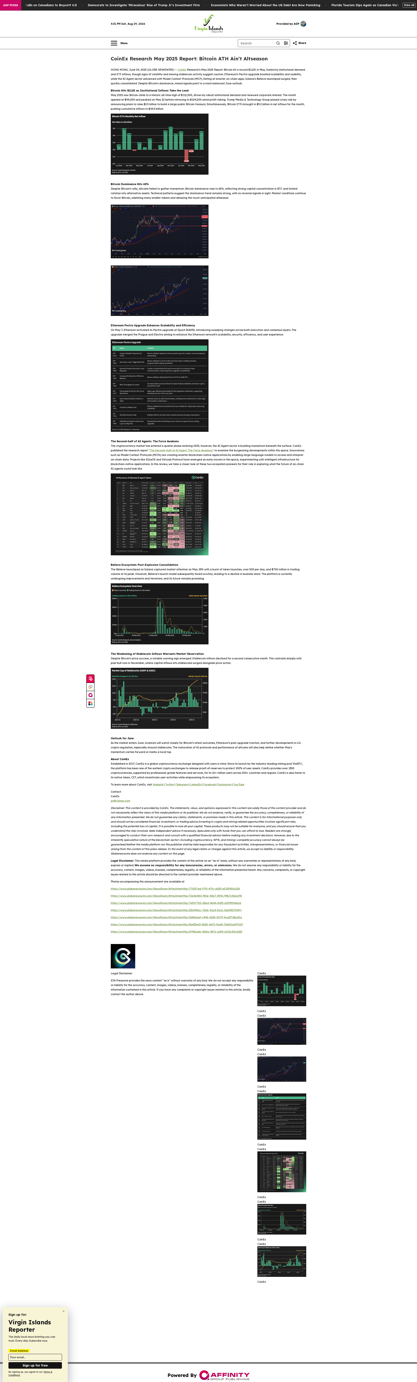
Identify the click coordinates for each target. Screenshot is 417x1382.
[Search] (278, 43)
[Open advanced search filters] (286, 43)
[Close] (63, 1311)
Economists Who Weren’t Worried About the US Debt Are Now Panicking (265, 5)
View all (409, 5)
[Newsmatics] (90, 703)
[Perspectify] (90, 687)
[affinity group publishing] (90, 695)
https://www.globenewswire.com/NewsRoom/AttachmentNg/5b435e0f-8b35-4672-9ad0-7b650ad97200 (177, 924)
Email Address (19, 1350)
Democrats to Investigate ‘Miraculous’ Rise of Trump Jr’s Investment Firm (144, 5)
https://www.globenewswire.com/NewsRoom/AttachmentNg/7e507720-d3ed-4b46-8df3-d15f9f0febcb (176, 903)
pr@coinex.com (120, 800)
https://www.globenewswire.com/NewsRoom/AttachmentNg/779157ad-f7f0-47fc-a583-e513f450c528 (175, 888)
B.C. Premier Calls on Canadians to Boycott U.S (41, 5)
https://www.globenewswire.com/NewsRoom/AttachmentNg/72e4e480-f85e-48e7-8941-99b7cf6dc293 (176, 895)
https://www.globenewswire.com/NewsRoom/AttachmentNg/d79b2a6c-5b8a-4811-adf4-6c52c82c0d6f (176, 931)
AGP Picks (10, 5)
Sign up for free (35, 1365)
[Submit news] (90, 679)
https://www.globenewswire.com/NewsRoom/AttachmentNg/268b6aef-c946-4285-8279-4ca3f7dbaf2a (176, 917)
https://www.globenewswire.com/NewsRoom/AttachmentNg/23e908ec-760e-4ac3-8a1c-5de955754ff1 (176, 910)
